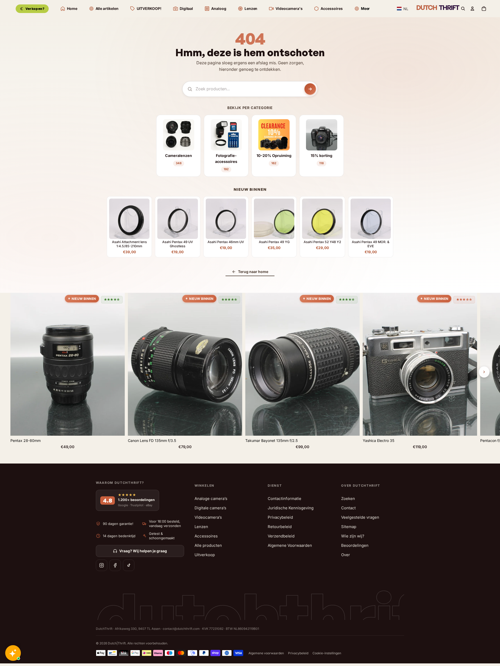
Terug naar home (253, 271)
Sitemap (348, 526)
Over (345, 554)
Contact (348, 507)
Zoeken (348, 498)
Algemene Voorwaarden (290, 545)
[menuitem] (362, 8)
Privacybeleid (280, 517)
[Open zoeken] (463, 8)
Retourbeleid (280, 526)
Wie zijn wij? (352, 536)
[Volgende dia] (484, 372)
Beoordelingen (354, 545)
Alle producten (208, 545)
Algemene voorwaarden (266, 653)
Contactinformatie (284, 498)
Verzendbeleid (281, 536)
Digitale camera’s (210, 507)
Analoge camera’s (211, 498)
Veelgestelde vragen (360, 517)
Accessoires (206, 536)
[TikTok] (128, 565)
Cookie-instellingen (326, 653)
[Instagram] (101, 565)
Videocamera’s (208, 517)
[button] (402, 8)
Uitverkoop (205, 554)
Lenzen (201, 526)
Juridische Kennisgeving (291, 507)
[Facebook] (115, 565)
